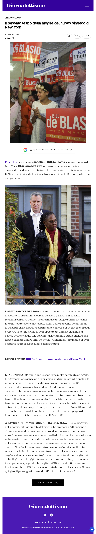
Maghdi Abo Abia (12, 34)
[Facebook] (51, 515)
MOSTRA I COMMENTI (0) (48, 482)
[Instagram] (44, 515)
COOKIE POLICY (56, 522)
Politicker (11, 162)
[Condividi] (69, 36)
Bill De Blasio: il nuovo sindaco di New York (56, 359)
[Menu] (87, 5)
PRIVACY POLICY (40, 522)
